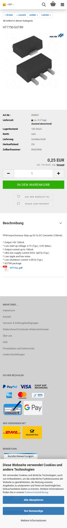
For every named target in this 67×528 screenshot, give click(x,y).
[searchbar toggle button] (43, 4)
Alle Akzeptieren (33, 499)
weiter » (33, 15)
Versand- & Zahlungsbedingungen (20, 323)
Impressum (9, 310)
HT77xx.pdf (16, 268)
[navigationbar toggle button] (62, 4)
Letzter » (46, 15)
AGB (5, 342)
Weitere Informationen (33, 520)
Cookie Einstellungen (14, 354)
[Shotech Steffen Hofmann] (7, 4)
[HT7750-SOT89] (33, 60)
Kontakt (7, 316)
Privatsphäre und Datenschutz (18, 348)
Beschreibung (13, 223)
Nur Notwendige (33, 510)
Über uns (7, 335)
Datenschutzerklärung (36, 492)
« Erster (9, 15)
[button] (8, 173)
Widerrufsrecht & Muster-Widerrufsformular (26, 329)
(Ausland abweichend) (41, 124)
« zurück (21, 15)
